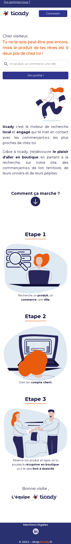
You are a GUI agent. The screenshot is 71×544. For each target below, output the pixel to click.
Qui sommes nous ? (17, 2)
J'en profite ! (35, 75)
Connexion (53, 13)
